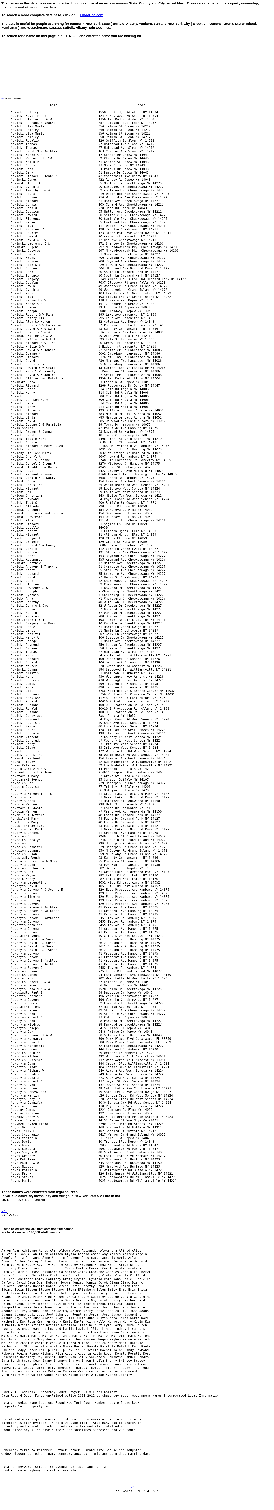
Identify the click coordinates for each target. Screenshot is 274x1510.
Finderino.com (91, 15)
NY (3, 99)
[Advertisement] (69, 46)
